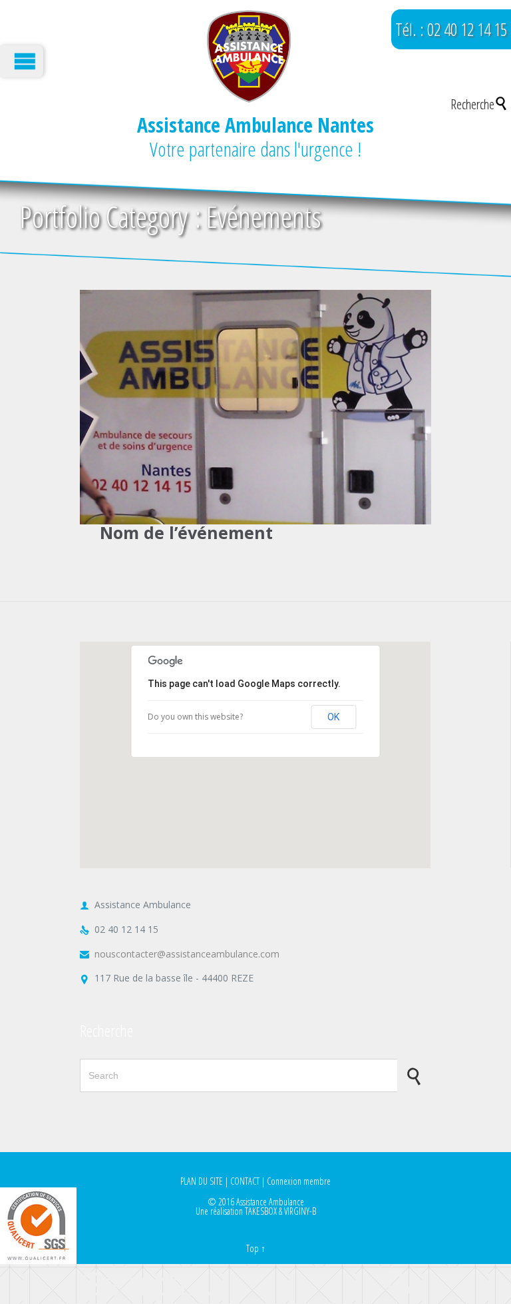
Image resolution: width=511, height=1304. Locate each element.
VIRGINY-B (300, 1211)
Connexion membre (299, 1181)
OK (333, 717)
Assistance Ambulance (270, 1201)
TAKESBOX (261, 1211)
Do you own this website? (195, 716)
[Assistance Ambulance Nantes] (248, 56)
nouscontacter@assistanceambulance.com (179, 954)
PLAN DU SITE (201, 1181)
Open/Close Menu (21, 61)
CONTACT (244, 1181)
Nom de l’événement (186, 532)
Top (252, 1248)
